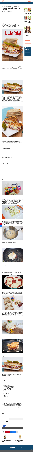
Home (2, 6)
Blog (15, 1)
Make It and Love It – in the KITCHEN (9, 14)
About (13, 1)
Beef (6, 6)
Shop (18, 1)
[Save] (12, 68)
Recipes (4, 6)
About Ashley (27, 40)
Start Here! (9, 1)
